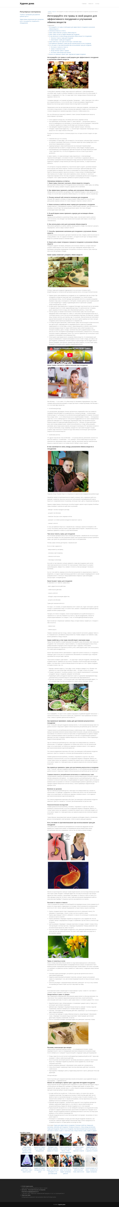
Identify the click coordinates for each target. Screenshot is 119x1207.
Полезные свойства (80, 1125)
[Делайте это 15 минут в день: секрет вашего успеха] (27, 1166)
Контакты (24, 1190)
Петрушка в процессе (74, 1127)
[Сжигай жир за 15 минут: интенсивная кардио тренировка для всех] (66, 1166)
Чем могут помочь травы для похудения (62, 38)
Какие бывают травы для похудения (61, 40)
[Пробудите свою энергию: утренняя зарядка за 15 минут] (53, 1145)
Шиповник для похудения (61, 1127)
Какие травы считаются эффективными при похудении (64, 34)
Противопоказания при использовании (85, 1129)
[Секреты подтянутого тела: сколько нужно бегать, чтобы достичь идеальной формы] (66, 1145)
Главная (84, 3)
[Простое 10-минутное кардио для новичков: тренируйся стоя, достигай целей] (53, 1166)
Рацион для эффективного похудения (64, 1125)
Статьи (97, 3)
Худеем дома (27, 3)
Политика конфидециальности (30, 1191)
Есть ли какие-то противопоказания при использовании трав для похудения (70, 45)
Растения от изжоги (53, 1130)
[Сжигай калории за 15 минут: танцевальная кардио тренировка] (91, 1166)
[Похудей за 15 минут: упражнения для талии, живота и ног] (78, 1166)
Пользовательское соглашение (36, 1190)
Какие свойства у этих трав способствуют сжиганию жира (65, 41)
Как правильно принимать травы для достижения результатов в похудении (70, 43)
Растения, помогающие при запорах (61, 52)
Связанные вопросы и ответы (57, 30)
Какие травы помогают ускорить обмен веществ (62, 32)
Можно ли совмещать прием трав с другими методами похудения (67, 54)
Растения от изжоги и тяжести (59, 47)
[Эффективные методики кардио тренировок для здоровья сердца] (27, 1145)
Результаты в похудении (66, 1129)
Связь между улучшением (88, 1127)
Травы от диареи (91, 1130)
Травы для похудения (53, 1129)
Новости (90, 3)
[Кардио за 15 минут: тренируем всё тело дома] (40, 1166)
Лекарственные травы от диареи (60, 50)
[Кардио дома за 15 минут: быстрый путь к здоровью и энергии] (91, 1145)
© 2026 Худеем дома (27, 1186)
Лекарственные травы (80, 1130)
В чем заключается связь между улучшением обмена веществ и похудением (70, 36)
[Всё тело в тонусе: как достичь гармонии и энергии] (78, 1145)
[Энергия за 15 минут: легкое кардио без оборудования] (40, 1145)
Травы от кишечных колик (58, 49)
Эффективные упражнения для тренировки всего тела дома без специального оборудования (32, 21)
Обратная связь (26, 1195)
